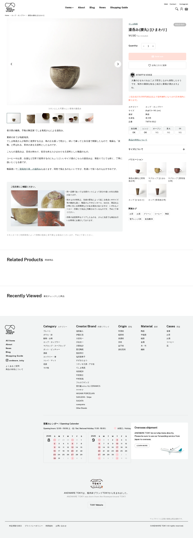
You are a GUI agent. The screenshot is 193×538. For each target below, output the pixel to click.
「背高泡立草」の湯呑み (29, 169)
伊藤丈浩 (80, 335)
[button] (177, 9)
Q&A (166, 4)
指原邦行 (80, 353)
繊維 (143, 349)
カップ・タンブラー (18, 15)
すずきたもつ (81, 360)
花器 (45, 364)
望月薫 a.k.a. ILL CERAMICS (88, 386)
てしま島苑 (133, 24)
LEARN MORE (142, 446)
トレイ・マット (49, 360)
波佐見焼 (122, 349)
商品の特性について (138, 140)
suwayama (80, 404)
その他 (46, 368)
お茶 (131, 214)
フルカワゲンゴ (82, 382)
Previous (11, 64)
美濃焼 (121, 338)
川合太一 (80, 342)
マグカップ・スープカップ (54, 346)
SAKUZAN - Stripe (83, 397)
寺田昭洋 (80, 371)
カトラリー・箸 (49, 357)
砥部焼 (121, 335)
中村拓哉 (80, 379)
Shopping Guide (119, 7)
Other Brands (81, 408)
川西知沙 (80, 346)
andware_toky (16, 360)
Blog (92, 7)
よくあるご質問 (12, 366)
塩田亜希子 (80, 357)
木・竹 (143, 346)
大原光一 (80, 338)
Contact (173, 4)
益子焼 (121, 346)
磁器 (143, 338)
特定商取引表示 (15, 526)
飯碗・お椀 (48, 338)
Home (7, 15)
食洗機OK (149, 219)
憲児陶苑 (80, 349)
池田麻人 (80, 331)
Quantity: (133, 46)
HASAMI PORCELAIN (85, 393)
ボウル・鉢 (48, 335)
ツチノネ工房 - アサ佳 (85, 364)
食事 (168, 331)
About (81, 7)
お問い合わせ (61, 526)
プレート (47, 331)
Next (117, 64)
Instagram (184, 4)
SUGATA (80, 401)
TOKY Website (96, 505)
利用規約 (49, 526)
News (102, 7)
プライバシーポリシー (34, 526)
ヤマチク (80, 390)
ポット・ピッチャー (51, 349)
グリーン (147, 214)
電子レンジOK (135, 219)
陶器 (167, 214)
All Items (10, 340)
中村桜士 (80, 375)
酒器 (45, 353)
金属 (143, 342)
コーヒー (158, 214)
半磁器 (143, 335)
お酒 (138, 214)
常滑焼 (121, 331)
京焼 (120, 342)
